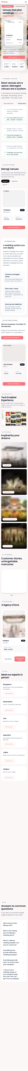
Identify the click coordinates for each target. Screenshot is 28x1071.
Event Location (8, 821)
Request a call (13, 892)
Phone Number (8, 805)
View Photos (8, 659)
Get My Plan (15, 838)
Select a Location (11, 824)
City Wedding (8, 6)
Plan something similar (20, 659)
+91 (7, 808)
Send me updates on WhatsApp (15, 834)
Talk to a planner (12, 57)
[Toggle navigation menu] (26, 2)
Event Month (8, 813)
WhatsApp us (13, 888)
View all (5, 184)
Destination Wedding (20, 6)
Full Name (7, 798)
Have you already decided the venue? (15, 828)
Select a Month (10, 816)
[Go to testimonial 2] (13, 595)
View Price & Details (13, 227)
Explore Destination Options (11, 337)
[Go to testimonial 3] (14, 595)
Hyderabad (15, 181)
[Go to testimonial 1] (11, 595)
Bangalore (5, 181)
